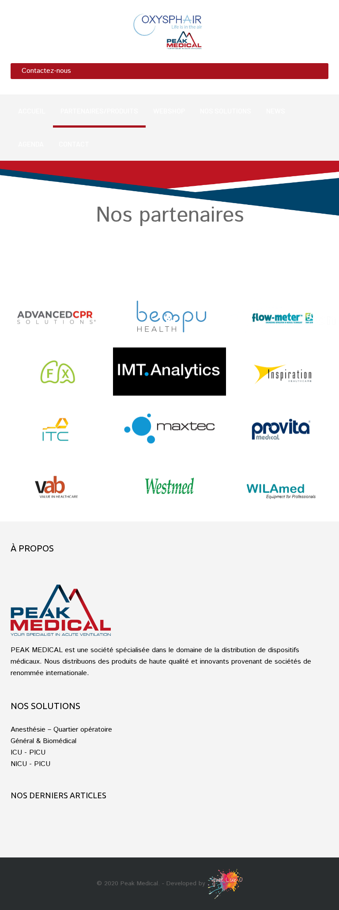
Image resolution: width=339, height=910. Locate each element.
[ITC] (56, 432)
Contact (74, 144)
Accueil (31, 110)
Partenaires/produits (99, 110)
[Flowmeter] (282, 317)
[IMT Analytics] (169, 371)
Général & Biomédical (43, 741)
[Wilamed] (282, 488)
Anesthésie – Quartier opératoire (61, 730)
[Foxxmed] (56, 374)
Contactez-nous (46, 71)
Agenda (31, 144)
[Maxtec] (169, 428)
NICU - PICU (30, 764)
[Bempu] (169, 316)
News (275, 110)
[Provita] (282, 432)
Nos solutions (225, 110)
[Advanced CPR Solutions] (56, 317)
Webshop (169, 110)
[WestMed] (169, 485)
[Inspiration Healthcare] (282, 374)
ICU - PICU (28, 753)
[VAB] (56, 488)
